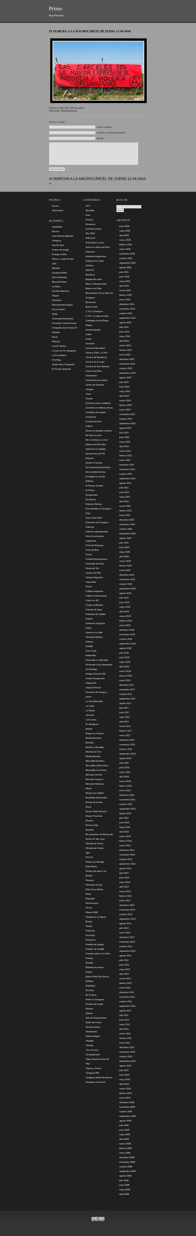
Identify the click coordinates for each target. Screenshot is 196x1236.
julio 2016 (124, 763)
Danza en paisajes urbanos (99, 430)
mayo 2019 (124, 607)
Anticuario (90, 238)
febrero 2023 (125, 405)
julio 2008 (124, 1180)
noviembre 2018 (127, 634)
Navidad (90, 829)
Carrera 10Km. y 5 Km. (97, 352)
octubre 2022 (125, 419)
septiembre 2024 (127, 318)
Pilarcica (56, 341)
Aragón (55, 295)
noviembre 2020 (127, 524)
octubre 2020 (125, 529)
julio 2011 (123, 1015)
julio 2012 (124, 960)
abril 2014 (124, 887)
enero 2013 (124, 932)
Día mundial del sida (95, 472)
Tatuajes (90, 1041)
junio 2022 (124, 437)
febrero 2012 (125, 983)
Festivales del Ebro (95, 563)
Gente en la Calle (94, 632)
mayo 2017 (124, 717)
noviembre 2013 (127, 909)
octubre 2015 (125, 804)
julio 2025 (124, 272)
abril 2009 (124, 1139)
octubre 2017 (125, 694)
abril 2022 (124, 446)
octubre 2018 (125, 639)
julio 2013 (124, 928)
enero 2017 (124, 735)
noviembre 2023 (127, 364)
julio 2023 (124, 382)
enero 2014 (124, 900)
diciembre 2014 (126, 850)
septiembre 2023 (127, 373)
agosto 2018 (125, 648)
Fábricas (90, 527)
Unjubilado (57, 227)
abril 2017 (124, 721)
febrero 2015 (125, 841)
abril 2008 (124, 1194)
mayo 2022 (124, 442)
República (90, 985)
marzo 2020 (125, 561)
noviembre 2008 (127, 1162)
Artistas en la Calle (95, 261)
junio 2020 (124, 547)
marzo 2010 (125, 1088)
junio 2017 (124, 712)
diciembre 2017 (126, 685)
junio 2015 (124, 822)
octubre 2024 (125, 313)
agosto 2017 (125, 703)
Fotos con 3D (92, 600)
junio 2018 (124, 657)
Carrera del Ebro (94, 371)
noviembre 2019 (127, 579)
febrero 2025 (125, 295)
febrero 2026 (125, 244)
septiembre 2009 (127, 1116)
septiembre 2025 (127, 263)
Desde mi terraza (94, 462)
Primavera (91, 940)
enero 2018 (124, 680)
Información (57, 210)
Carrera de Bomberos (96, 357)
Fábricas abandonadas (97, 531)
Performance (92, 903)
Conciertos (91, 417)
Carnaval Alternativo (95, 348)
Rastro (89, 972)
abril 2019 (124, 611)
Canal (88, 339)
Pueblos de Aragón (95, 944)
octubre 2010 (125, 1056)
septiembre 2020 (127, 533)
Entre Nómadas (59, 277)
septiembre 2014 (127, 864)
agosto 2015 (125, 813)
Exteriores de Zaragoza (97, 522)
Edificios (90, 481)
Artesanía (90, 251)
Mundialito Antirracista (96, 797)
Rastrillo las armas (95, 967)
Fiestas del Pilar (93, 573)
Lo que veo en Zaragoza (64, 350)
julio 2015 (124, 818)
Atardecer (90, 274)
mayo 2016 (124, 772)
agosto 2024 (125, 322)
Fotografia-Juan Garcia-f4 (64, 327)
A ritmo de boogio (60, 249)
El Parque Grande (94, 485)
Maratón (90, 742)
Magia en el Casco (95, 733)
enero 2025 (124, 299)
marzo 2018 (125, 671)
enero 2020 (124, 570)
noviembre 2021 (127, 469)
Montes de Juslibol (95, 793)
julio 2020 (124, 542)
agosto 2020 (125, 538)
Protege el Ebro (59, 254)
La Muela (90, 710)
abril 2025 (124, 286)
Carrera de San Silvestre (97, 366)
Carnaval (90, 343)
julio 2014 (124, 873)
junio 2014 (124, 877)
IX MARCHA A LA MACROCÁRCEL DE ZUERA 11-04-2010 (90, 31)
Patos (88, 894)
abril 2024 (124, 341)
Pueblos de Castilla (95, 949)
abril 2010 (124, 1084)
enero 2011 (124, 1042)
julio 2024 (124, 327)
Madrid (89, 729)
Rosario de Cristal (94, 1004)
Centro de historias (95, 385)
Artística (89, 265)
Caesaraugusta (93, 329)
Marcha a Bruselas (95, 747)
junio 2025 (124, 276)
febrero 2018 (125, 676)
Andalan (56, 332)
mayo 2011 (124, 1024)
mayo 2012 (124, 969)
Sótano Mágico (93, 1036)
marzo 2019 (125, 616)
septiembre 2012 (127, 951)
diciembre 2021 (126, 464)
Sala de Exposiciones (96, 1018)
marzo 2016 (125, 781)
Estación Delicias (94, 504)
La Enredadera (59, 355)
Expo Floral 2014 (94, 518)
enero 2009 (124, 1153)
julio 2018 (124, 653)
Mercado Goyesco (94, 779)
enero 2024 (124, 354)
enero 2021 (124, 515)
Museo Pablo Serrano (96, 811)
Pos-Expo (90, 935)
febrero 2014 (125, 896)
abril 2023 (124, 396)
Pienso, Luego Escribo (63, 259)
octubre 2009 (125, 1111)
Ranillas (89, 963)
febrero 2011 (125, 1038)
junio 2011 (124, 1020)
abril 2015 (124, 831)
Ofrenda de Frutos (95, 848)
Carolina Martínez (60, 291)
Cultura (89, 426)
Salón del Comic (93, 1022)
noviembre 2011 (127, 997)
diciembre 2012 (126, 937)
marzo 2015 (125, 836)
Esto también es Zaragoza (98, 508)
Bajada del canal (94, 279)
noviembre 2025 (127, 253)
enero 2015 (124, 845)
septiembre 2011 (127, 1006)
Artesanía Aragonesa (96, 256)
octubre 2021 (125, 474)
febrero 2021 (125, 510)
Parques (90, 880)
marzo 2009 (125, 1143)
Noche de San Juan (95, 839)
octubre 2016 (125, 749)
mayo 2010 (124, 1079)
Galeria (89, 618)
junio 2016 (124, 767)
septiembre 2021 (127, 478)
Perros (89, 907)
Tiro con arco (92, 1050)
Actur (88, 215)
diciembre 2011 (126, 992)
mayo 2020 (124, 552)
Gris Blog (56, 360)
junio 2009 (124, 1130)
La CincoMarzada (94, 701)
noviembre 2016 (127, 744)
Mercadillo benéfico (95, 761)
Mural (88, 807)
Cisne (88, 394)
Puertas (89, 958)
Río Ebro (90, 990)
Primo (55, 8)
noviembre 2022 (127, 414)
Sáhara (89, 1013)
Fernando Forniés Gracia (64, 323)
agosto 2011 (125, 1010)
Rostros (89, 1008)
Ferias (89, 554)
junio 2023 (124, 386)
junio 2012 (124, 965)
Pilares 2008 (92, 912)
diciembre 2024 (126, 304)
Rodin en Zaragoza (95, 999)
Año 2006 (90, 233)
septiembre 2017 (127, 698)
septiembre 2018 (127, 643)
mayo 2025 (124, 281)
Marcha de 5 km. (94, 751)
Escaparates (92, 495)
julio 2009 (124, 1125)
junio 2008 (124, 1185)
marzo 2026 (125, 240)
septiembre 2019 (127, 588)
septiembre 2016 (127, 753)
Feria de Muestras (94, 545)
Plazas (89, 926)
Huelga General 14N (96, 674)
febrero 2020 (125, 565)
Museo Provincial (94, 816)
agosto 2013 (125, 923)
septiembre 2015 (127, 809)
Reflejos (89, 981)
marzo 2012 (125, 978)
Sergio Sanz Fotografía (63, 364)
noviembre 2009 (127, 1107)
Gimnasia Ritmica (94, 637)
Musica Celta (92, 825)
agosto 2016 (125, 758)
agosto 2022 (125, 428)
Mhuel (89, 788)
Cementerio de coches (96, 380)
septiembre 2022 (127, 423)
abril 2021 (124, 501)
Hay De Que (58, 245)
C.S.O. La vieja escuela (97, 316)
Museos (89, 820)
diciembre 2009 (126, 1102)
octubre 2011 (125, 1001)
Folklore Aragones (94, 591)
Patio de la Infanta (94, 889)
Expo (88, 513)
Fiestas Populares (94, 577)
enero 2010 (124, 1098)
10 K (88, 206)
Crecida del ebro (94, 421)
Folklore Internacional (96, 596)
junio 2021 (124, 492)
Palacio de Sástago (95, 862)
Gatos (88, 628)
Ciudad (89, 398)
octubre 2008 (125, 1166)
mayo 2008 (124, 1189)
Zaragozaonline (59, 272)
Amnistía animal (93, 229)
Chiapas (90, 389)
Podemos (90, 930)
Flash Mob (91, 582)
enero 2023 (124, 409)
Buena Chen (92, 307)
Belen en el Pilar (93, 288)
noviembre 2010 (127, 1052)
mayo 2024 (124, 336)
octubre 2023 (125, 368)
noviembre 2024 (127, 309)
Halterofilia (91, 655)
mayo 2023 (124, 391)
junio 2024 (124, 331)
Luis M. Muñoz (59, 346)
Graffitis (89, 646)
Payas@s (90, 898)
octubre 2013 (125, 914)
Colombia (56, 300)
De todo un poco (94, 435)
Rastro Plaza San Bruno (97, 976)
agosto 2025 (125, 267)
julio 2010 (124, 1070)
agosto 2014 (125, 868)
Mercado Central (94, 774)
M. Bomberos (92, 724)
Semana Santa (93, 1027)
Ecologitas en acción (96, 476)
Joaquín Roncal (93, 687)
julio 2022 (124, 432)
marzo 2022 (125, 451)
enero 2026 (124, 249)
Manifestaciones (69, 110)
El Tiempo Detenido (61, 369)
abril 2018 (124, 666)
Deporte (89, 458)
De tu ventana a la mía (97, 440)
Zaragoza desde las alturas (99, 1077)
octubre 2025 (125, 258)
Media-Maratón (93, 756)
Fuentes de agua (94, 609)
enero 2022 (124, 460)
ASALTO (90, 270)
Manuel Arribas (59, 282)
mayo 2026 (124, 231)
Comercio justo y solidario (98, 403)
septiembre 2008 (127, 1171)
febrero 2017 (125, 731)
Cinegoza (56, 240)
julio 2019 (124, 598)
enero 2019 (124, 625)
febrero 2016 (125, 786)
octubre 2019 (125, 584)
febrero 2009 (125, 1148)
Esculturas (91, 499)
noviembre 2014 (127, 854)
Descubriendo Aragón (62, 305)
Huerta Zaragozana (95, 678)
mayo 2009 (124, 1134)
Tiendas (89, 1045)
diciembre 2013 (126, 905)
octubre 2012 (125, 946)
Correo (55, 206)
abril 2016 (124, 776)
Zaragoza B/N (92, 1073)
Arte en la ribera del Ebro (98, 247)
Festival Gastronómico (96, 559)
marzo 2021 (125, 506)
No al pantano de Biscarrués (99, 834)
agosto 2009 (125, 1120)
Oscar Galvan (58, 309)
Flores (89, 586)
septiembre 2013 (127, 919)
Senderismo (91, 1031)
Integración (91, 683)
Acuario (89, 219)
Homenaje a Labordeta (97, 660)
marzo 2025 (125, 290)
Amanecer (91, 224)
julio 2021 (124, 487)
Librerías (90, 715)
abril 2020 (124, 556)
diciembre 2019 (126, 575)
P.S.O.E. (90, 857)
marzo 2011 (125, 1033)
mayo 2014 (124, 882)
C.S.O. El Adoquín (94, 311)
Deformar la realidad (96, 449)
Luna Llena (91, 719)
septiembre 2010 (127, 1061)
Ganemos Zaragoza (95, 623)
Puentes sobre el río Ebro (98, 953)
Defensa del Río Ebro (96, 444)
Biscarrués (91, 302)
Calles (89, 334)
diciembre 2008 (126, 1157)
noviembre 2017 (127, 689)
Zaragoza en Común (96, 1082)
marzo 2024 (125, 345)
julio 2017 (124, 708)
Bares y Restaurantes (96, 284)
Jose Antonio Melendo (62, 236)
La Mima (56, 286)
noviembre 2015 (127, 799)
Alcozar (55, 231)
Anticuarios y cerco (95, 242)
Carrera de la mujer (95, 362)
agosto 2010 (125, 1065)
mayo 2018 (124, 662)
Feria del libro (92, 550)
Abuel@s (90, 210)
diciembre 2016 (126, 740)
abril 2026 (124, 235)
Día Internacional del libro (98, 467)
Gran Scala (91, 651)
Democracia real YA (95, 453)
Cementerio (91, 375)
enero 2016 (124, 790)
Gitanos (89, 641)
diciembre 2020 (126, 520)
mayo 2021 (124, 497)
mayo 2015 (124, 827)
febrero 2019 (125, 620)
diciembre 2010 (126, 1047)
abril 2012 (124, 974)
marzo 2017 (125, 726)
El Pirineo (90, 490)
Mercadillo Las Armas (96, 770)
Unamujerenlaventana (62, 318)
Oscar (55, 337)
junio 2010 (124, 1075)
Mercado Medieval (95, 784)
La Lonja (90, 706)
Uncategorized (93, 1054)
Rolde (55, 314)
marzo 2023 (125, 400)
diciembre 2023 (126, 359)
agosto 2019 (125, 593)
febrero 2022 (125, 455)
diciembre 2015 (126, 795)
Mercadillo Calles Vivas (97, 765)
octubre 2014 (125, 859)
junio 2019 (124, 602)
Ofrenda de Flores (94, 843)
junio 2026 (124, 226)
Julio (54, 263)
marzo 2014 (125, 891)
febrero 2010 (125, 1093)
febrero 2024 (125, 350)
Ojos (88, 852)
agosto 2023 (125, 377)
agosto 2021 (125, 483)
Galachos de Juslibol (96, 614)
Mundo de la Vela (94, 802)
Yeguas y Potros (93, 1068)
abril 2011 (124, 1029)
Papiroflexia (91, 866)
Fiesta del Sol (92, 568)
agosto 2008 (125, 1176)
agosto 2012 (125, 955)
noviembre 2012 (127, 942)
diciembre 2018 (126, 630)
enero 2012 (124, 987)
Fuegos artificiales (94, 605)
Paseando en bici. (94, 885)
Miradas (56, 268)
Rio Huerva (91, 995)
